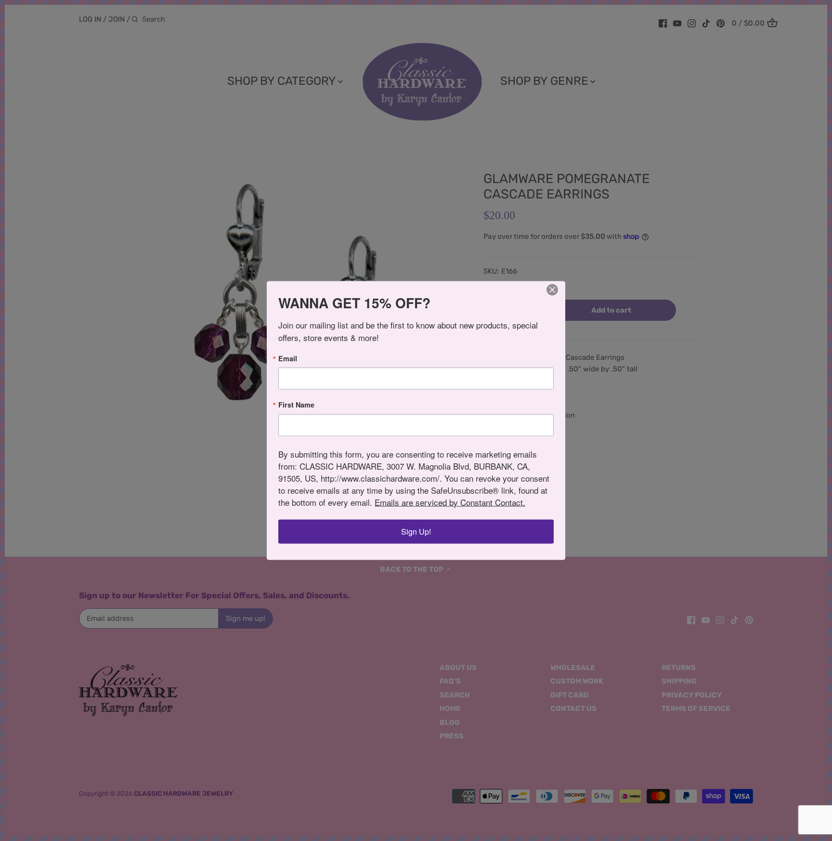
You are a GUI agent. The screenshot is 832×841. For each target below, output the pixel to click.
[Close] (552, 290)
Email (287, 358)
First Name (296, 404)
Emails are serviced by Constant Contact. (450, 502)
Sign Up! (416, 531)
